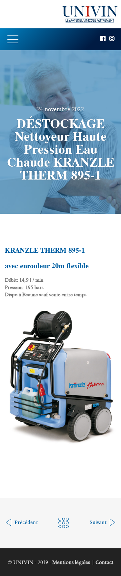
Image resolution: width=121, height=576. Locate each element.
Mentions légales (71, 562)
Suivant (99, 522)
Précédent (25, 522)
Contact (104, 562)
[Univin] (60, 14)
